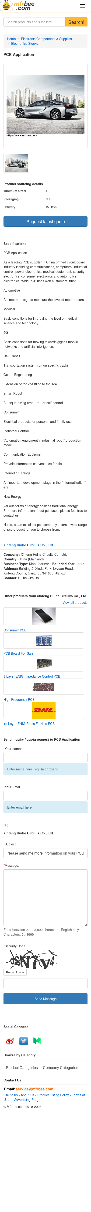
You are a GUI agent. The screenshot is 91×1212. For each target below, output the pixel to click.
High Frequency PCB (19, 699)
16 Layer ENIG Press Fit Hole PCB (29, 723)
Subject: (10, 844)
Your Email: (12, 786)
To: (6, 825)
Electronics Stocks (24, 43)
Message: (11, 865)
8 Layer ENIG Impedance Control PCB (32, 676)
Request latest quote (45, 221)
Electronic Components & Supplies (46, 38)
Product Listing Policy (53, 1094)
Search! (76, 22)
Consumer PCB (15, 630)
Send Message (46, 998)
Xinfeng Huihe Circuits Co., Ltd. (29, 545)
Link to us (11, 1094)
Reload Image (15, 972)
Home (11, 38)
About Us (27, 1094)
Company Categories (60, 1067)
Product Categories (22, 1067)
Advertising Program (28, 1099)
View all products (75, 602)
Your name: (13, 748)
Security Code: (15, 946)
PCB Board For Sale (18, 653)
